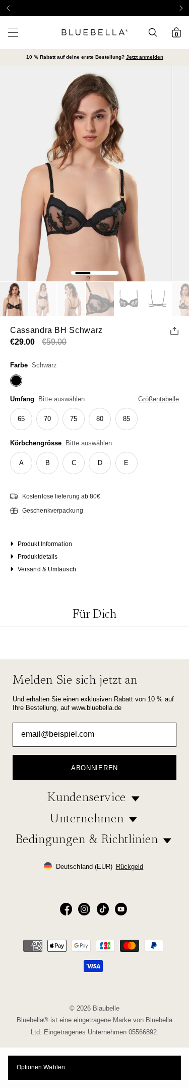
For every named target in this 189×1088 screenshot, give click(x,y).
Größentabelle (158, 399)
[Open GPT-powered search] (156, 32)
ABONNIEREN (94, 768)
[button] (181, 8)
